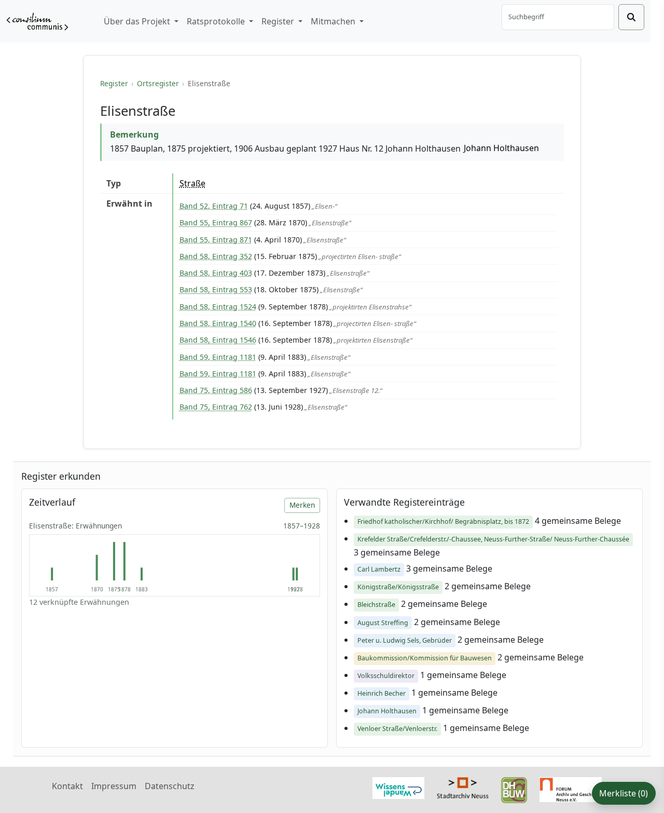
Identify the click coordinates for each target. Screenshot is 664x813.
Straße (192, 183)
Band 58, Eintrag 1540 (217, 323)
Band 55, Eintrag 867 (215, 222)
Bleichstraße (376, 604)
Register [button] (278, 21)
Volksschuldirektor (385, 675)
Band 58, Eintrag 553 (215, 289)
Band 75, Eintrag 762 (215, 407)
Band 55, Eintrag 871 (215, 240)
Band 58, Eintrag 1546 (217, 340)
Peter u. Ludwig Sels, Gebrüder (404, 640)
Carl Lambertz (378, 569)
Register (114, 83)
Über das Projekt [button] (138, 21)
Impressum (113, 786)
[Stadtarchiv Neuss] (463, 786)
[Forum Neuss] (571, 788)
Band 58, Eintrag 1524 (217, 306)
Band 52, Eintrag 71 (213, 206)
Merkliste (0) (623, 793)
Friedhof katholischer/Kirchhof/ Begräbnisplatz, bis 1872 (443, 521)
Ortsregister (158, 83)
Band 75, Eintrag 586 (215, 390)
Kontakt (67, 786)
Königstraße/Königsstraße (398, 586)
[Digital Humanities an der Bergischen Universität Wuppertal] (514, 789)
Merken (302, 505)
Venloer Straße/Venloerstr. (397, 728)
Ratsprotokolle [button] (217, 21)
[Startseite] (37, 21)
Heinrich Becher (381, 693)
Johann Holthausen (501, 148)
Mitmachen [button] (334, 21)
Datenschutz (170, 786)
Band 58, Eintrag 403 (215, 273)
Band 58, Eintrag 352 (215, 256)
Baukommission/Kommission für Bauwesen (424, 658)
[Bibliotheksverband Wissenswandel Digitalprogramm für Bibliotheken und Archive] (398, 787)
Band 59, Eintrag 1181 (217, 357)
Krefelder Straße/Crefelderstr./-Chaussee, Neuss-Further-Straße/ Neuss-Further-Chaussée (493, 539)
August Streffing (382, 622)
